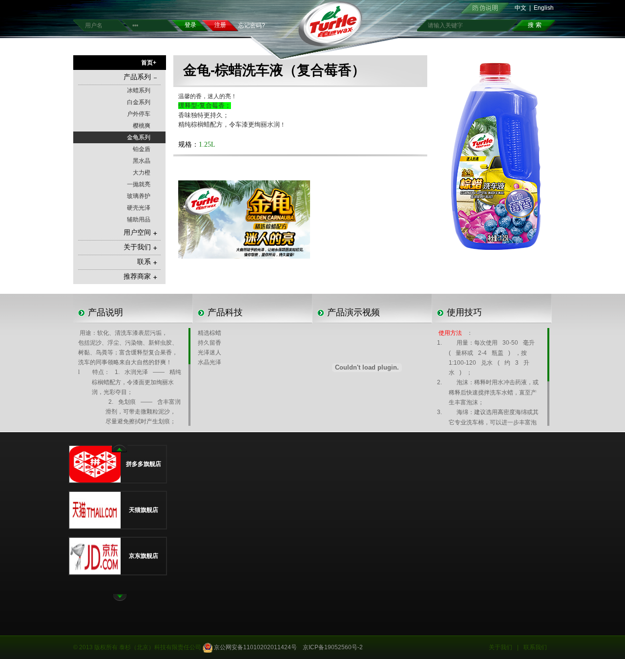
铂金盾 (141, 149)
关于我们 (137, 247)
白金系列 (138, 102)
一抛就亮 (138, 184)
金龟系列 (138, 137)
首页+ (148, 62)
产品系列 (137, 77)
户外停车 (138, 113)
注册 (220, 25)
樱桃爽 (141, 125)
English (544, 7)
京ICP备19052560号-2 (333, 647)
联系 (144, 261)
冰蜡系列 (138, 90)
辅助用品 (138, 219)
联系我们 (535, 647)
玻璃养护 (138, 196)
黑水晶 (141, 160)
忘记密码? (251, 25)
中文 (520, 7)
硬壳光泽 (138, 207)
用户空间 (137, 232)
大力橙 (141, 172)
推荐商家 (137, 276)
